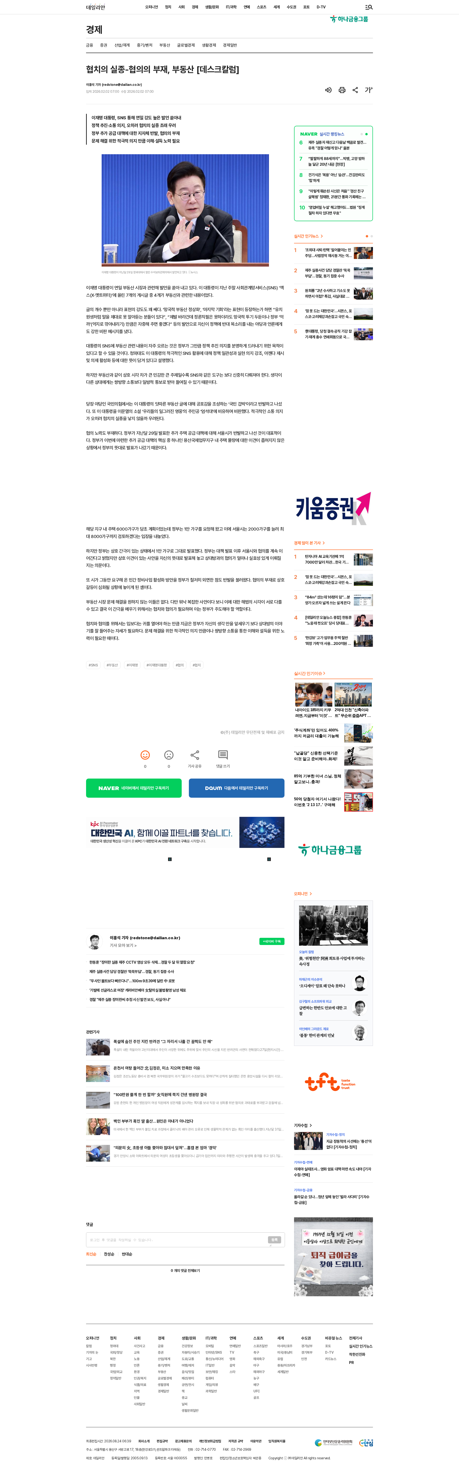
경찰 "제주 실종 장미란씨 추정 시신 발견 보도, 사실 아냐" (129, 999)
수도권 (291, 7)
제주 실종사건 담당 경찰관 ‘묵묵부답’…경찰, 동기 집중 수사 (131, 971)
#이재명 (132, 665)
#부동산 (112, 665)
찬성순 (109, 1254)
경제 (195, 7)
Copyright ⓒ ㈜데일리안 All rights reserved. (299, 1458)
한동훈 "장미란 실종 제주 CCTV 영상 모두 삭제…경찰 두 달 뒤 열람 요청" (142, 962)
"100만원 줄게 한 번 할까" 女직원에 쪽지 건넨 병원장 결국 (160, 1094)
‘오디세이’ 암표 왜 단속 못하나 (322, 986)
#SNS (93, 665)
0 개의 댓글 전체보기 (185, 1270)
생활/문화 (212, 7)
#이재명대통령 (157, 665)
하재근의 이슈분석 (310, 979)
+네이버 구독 (272, 941)
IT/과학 (231, 7)
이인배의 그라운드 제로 (314, 1029)
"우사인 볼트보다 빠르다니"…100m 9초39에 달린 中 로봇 (132, 980)
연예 (247, 7)
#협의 (180, 665)
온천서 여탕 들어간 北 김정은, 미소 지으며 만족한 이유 (157, 1068)
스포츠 (261, 7)
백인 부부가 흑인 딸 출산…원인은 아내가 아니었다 (153, 1121)
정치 (168, 7)
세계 (276, 7)
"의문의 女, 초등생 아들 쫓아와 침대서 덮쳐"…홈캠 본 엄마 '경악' (165, 1147)
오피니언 (151, 7)
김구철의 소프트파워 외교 (315, 1001)
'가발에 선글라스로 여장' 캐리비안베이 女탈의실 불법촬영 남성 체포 (137, 990)
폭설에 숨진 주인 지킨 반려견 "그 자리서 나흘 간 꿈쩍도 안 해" (163, 1041)
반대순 (127, 1254)
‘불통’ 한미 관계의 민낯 (316, 1035)
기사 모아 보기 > (123, 945)
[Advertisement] (185, 1194)
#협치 (197, 665)
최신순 (91, 1254)
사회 (181, 7)
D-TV (321, 7)
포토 (306, 7)
